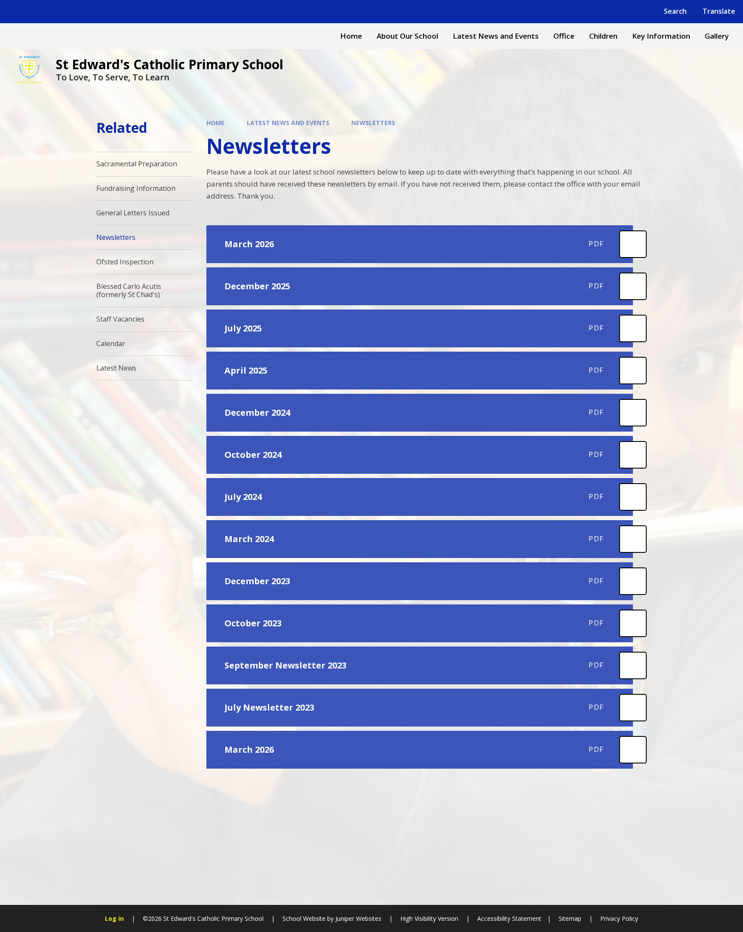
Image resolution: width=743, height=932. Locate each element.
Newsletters (373, 123)
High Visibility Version (429, 918)
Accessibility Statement (509, 918)
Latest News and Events (288, 123)
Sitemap (570, 918)
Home (215, 123)
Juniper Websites (358, 918)
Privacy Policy (619, 918)
